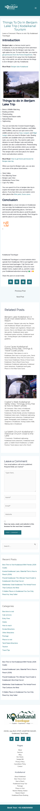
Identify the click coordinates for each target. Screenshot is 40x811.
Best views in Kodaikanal (22, 408)
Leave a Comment (8, 33)
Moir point (17, 194)
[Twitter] (11, 739)
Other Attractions (8, 632)
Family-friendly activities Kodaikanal (23, 413)
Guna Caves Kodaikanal (12, 360)
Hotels (4, 622)
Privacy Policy (20, 761)
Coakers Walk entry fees (12, 410)
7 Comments (8, 438)
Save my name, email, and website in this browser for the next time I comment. (19, 525)
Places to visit (21, 33)
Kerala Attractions (8, 629)
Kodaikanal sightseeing (19, 364)
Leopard (26, 133)
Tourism (5, 647)
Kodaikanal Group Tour (20, 783)
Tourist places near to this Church (20, 445)
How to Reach (20, 781)
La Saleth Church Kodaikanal (18, 443)
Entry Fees (6, 618)
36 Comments (9, 408)
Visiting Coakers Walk (27, 421)
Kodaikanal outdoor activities (13, 334)
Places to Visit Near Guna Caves (15, 368)
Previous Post (20, 291)
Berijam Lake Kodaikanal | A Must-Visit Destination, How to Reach (19, 319)
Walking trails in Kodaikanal (13, 424)
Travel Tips (6, 650)
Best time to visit (8, 611)
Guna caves (26, 194)
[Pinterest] (23, 739)
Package (5, 636)
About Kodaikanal (20, 776)
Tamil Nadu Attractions (10, 643)
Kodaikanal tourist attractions (14, 417)
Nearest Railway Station (20, 791)
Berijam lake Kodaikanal (19, 66)
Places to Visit (20, 788)
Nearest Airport (20, 793)
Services (20, 752)
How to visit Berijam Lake (18, 330)
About (20, 750)
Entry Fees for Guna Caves (25, 357)
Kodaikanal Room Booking (20, 795)
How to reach (7, 625)
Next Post (20, 297)
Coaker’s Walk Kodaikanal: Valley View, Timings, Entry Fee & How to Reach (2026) (20, 404)
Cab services (7, 615)
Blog (20, 755)
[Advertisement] (15, 242)
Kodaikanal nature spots (20, 332)
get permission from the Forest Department (17, 55)
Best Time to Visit (20, 779)
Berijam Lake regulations (18, 328)
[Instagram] (17, 739)
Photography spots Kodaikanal (18, 419)
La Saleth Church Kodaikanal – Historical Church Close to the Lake (19, 433)
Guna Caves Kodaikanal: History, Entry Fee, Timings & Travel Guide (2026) (18, 348)
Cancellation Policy (20, 764)
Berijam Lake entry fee (21, 323)
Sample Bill (20, 759)
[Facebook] (28, 739)
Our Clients (20, 757)
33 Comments (9, 353)
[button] (10, 282)
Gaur (21, 133)
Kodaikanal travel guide (23, 366)
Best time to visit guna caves (21, 355)
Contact (20, 766)
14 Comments (9, 323)
